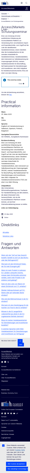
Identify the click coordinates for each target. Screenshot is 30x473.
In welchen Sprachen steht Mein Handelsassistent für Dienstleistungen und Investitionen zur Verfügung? (14, 331)
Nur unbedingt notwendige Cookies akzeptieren (18, 469)
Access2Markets (6, 351)
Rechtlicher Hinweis (7, 434)
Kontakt (3, 417)
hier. (10, 95)
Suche (26, 3)
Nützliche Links (8, 236)
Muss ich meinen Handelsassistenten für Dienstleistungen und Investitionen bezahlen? (14, 322)
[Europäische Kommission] (5, 3)
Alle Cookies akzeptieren (16, 464)
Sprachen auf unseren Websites (11, 424)
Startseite (4, 13)
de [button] (21, 3)
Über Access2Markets (8, 378)
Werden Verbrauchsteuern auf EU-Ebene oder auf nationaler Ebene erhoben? (13, 292)
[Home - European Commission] (13, 404)
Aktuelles (6, 232)
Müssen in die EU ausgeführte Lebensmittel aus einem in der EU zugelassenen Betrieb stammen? (12, 314)
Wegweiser (4, 381)
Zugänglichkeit (6, 438)
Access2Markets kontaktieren (11, 370)
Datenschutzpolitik (7, 431)
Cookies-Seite (20, 450)
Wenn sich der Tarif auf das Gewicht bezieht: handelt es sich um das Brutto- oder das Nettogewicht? (15, 257)
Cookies (3, 427)
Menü (26, 9)
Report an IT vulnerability (9, 420)
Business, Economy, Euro (9, 393)
